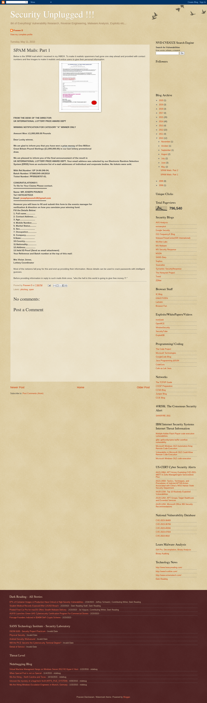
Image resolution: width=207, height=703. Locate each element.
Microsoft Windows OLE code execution (173, 458)
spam (31, 289)
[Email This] (54, 285)
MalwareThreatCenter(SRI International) (173, 238)
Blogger (126, 697)
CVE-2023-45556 (163, 528)
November (166, 142)
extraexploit (161, 226)
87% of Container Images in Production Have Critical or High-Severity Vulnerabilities (46, 602)
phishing (24, 289)
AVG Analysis (162, 222)
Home (80, 387)
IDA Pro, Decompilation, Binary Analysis (173, 550)
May (163, 167)
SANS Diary (161, 257)
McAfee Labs (161, 242)
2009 (161, 181)
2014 (161, 121)
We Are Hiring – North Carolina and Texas (28, 677)
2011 (161, 134)
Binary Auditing (162, 553)
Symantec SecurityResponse (168, 269)
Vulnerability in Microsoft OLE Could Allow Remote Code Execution (174, 453)
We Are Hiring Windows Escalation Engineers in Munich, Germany (39, 685)
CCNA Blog (161, 390)
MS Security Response (166, 249)
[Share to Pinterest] (66, 285)
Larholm (159, 302)
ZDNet (158, 280)
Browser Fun (161, 306)
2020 (161, 100)
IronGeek (160, 320)
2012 (161, 130)
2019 (161, 104)
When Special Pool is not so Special (26, 673)
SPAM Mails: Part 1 (169, 174)
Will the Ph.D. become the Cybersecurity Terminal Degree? (35, 643)
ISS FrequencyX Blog (165, 234)
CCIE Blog (160, 398)
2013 (161, 125)
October (165, 146)
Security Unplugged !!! (52, 14)
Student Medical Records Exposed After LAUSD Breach (34, 606)
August (164, 154)
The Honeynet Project (165, 273)
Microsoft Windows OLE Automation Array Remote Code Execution (174, 447)
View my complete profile (21, 34)
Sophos (159, 261)
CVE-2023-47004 (163, 532)
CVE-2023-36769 (163, 524)
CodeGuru (160, 364)
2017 (161, 113)
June (163, 163)
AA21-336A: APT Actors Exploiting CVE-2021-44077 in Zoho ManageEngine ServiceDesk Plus (176, 474)
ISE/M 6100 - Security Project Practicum (27, 631)
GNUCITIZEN (162, 298)
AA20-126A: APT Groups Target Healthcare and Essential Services (175, 499)
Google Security (163, 230)
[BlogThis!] (57, 285)
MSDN (159, 253)
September (166, 150)
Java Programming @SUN (167, 360)
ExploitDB (160, 335)
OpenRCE (160, 323)
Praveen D (18, 30)
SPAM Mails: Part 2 (169, 170)
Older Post (143, 387)
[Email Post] (49, 285)
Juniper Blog (161, 394)
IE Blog (159, 294)
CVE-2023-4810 (163, 536)
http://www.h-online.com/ (166, 571)
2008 (161, 185)
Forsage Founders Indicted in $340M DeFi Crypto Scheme (35, 617)
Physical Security (17, 635)
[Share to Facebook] (63, 285)
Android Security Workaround (22, 639)
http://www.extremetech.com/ (168, 575)
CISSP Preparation (164, 386)
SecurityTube (161, 331)
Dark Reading (162, 579)
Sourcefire (160, 265)
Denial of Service (17, 647)
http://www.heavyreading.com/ (169, 567)
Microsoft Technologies (166, 353)
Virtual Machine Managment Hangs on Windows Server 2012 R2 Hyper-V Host (44, 669)
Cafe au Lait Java (163, 368)
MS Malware (161, 246)
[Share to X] (60, 285)
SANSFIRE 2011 (163, 416)
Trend (158, 276)
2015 (161, 117)
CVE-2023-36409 (163, 520)
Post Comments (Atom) (33, 393)
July (163, 158)
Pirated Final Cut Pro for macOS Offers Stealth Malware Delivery (38, 610)
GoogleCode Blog (163, 357)
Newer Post (17, 387)
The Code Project (163, 349)
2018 (161, 109)
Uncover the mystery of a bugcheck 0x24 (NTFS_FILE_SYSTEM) (38, 681)
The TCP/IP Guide (164, 382)
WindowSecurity (163, 327)
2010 (161, 138)
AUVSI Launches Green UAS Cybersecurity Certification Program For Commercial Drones (49, 613)
